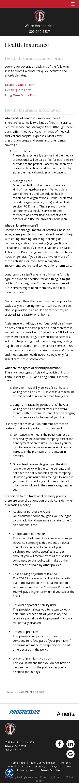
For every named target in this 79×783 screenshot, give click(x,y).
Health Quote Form (18, 90)
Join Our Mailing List (43, 763)
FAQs (54, 767)
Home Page (18, 763)
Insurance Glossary (33, 767)
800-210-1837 (39, 32)
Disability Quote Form (19, 85)
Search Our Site (50, 771)
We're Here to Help (39, 26)
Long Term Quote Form (21, 95)
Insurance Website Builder (54, 779)
